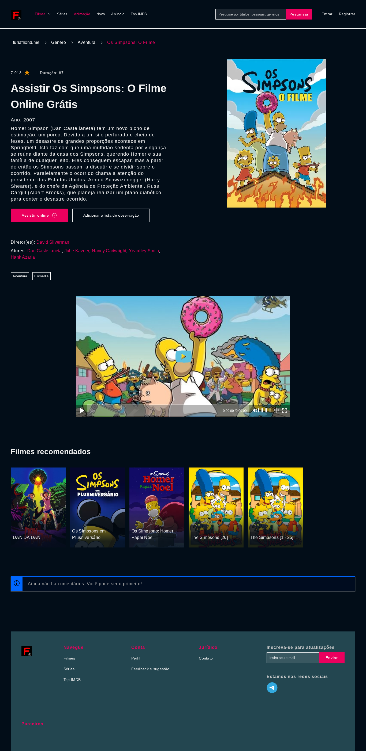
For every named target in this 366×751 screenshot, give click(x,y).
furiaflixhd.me (26, 42)
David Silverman (52, 242)
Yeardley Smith (144, 250)
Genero (58, 42)
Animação (82, 14)
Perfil (135, 658)
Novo (100, 14)
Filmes (40, 14)
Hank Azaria (23, 257)
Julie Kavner (77, 250)
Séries (62, 14)
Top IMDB (139, 14)
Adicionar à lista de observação (111, 215)
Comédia (41, 276)
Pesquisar (299, 14)
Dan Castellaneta (44, 250)
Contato (206, 658)
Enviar (332, 658)
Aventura (86, 42)
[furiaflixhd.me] (17, 14)
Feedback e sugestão (150, 669)
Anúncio (117, 14)
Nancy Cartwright (109, 250)
